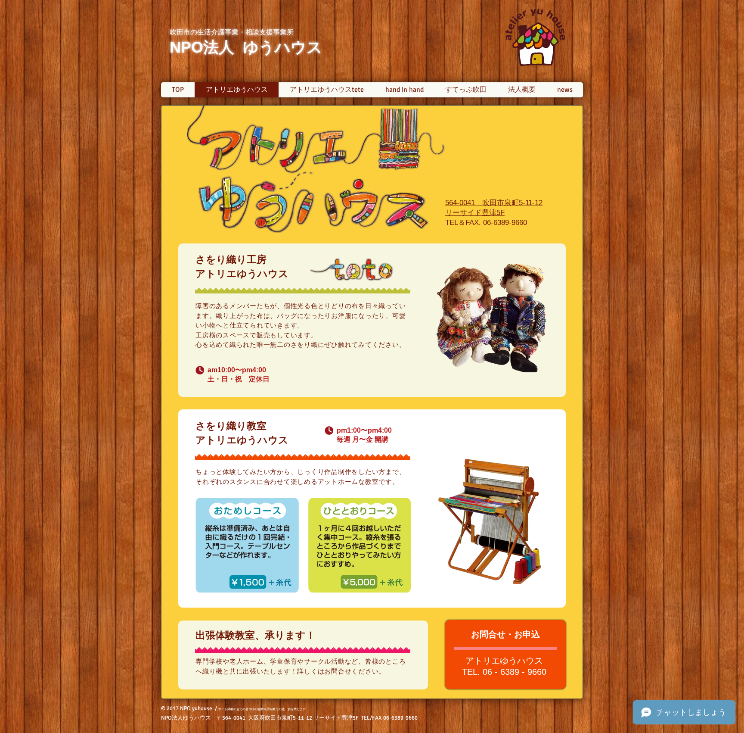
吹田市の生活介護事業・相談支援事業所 (232, 32)
